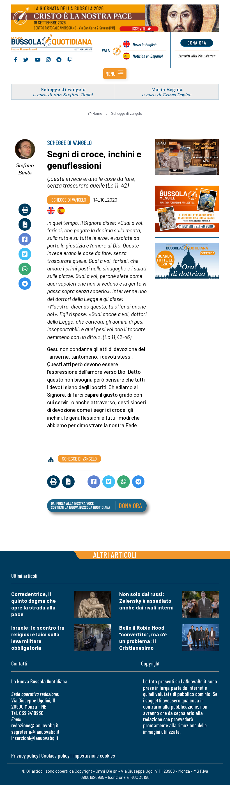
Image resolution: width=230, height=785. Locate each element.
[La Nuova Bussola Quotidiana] (52, 43)
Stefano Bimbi (25, 169)
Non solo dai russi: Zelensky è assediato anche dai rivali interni (146, 601)
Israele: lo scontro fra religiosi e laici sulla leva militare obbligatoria (38, 637)
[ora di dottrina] (187, 261)
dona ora (196, 42)
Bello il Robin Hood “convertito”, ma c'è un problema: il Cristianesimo (143, 637)
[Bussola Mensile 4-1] (187, 157)
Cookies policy (55, 755)
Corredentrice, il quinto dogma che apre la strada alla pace (33, 604)
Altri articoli (115, 554)
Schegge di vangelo (63, 89)
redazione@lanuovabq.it (35, 725)
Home (97, 113)
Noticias (148, 56)
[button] (114, 73)
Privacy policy (24, 755)
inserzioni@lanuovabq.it (34, 738)
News (145, 44)
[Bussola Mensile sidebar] (187, 209)
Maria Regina (166, 89)
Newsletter (196, 56)
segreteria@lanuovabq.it (35, 731)
